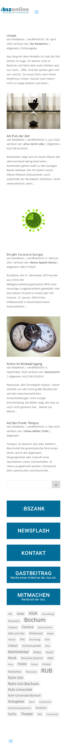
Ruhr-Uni (15, 677)
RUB (46, 670)
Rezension (31, 671)
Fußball (12, 645)
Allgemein (13, 48)
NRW (50, 658)
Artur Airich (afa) (33, 144)
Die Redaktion (39, 44)
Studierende (45, 701)
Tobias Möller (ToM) (35, 431)
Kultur (37, 652)
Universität (52, 714)
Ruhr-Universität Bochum (24, 695)
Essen (50, 633)
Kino (47, 645)
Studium (41, 708)
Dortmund (36, 633)
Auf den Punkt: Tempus (23, 423)
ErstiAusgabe (28, 48)
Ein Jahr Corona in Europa (25, 254)
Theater (27, 714)
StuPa (12, 714)
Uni (40, 714)
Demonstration (45, 627)
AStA (33, 613)
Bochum (34, 620)
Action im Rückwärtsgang (24, 364)
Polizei (34, 664)
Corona (27, 626)
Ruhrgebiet (16, 701)
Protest (46, 664)
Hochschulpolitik (31, 645)
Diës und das (16, 633)
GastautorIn (52, 372)
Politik (22, 664)
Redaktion (18, 39)
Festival (11, 639)
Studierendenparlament (19, 708)
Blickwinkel (14, 620)
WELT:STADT (28, 267)
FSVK (47, 639)
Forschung (34, 639)
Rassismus (14, 671)
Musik (12, 658)
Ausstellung (48, 613)
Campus (12, 627)
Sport (32, 701)
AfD (10, 613)
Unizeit (11, 36)
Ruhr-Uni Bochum (23, 683)
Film (22, 639)
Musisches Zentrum (32, 658)
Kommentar (18, 651)
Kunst (49, 652)
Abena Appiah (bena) (43, 262)
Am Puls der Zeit (18, 136)
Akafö (20, 613)
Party (10, 664)
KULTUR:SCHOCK (17, 148)
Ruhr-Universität (20, 689)
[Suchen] (56, 484)
